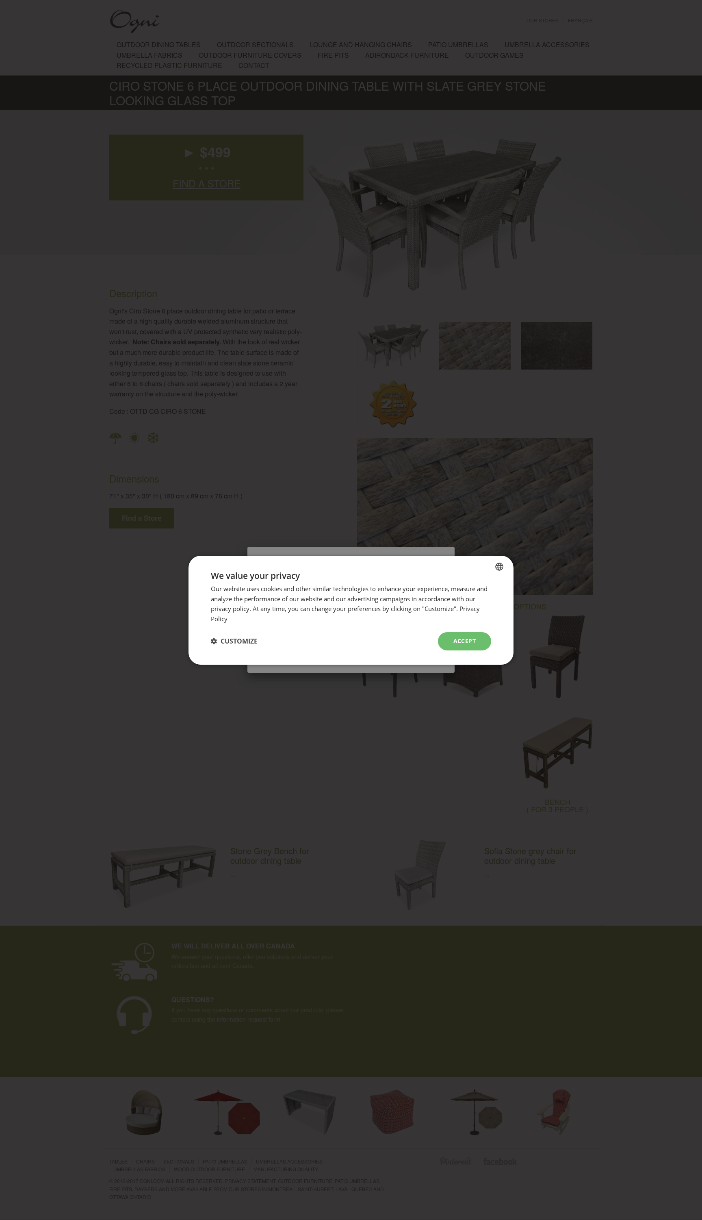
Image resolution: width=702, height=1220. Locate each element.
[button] (234, 641)
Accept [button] (464, 641)
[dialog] (351, 609)
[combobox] (499, 566)
